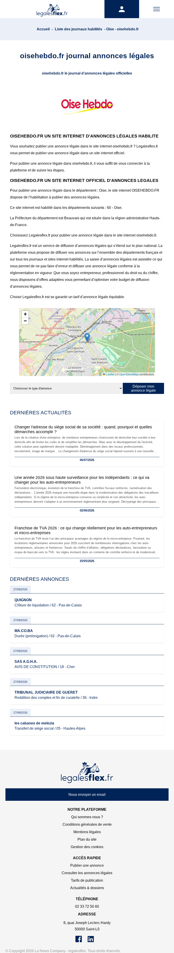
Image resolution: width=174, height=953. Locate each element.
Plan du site (87, 839)
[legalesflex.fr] (52, 9)
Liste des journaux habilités (78, 29)
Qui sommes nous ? (87, 817)
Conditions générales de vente (87, 824)
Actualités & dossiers (87, 888)
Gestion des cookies (87, 847)
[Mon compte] (121, 9)
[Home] (87, 772)
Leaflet (109, 374)
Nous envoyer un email (87, 794)
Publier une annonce (87, 865)
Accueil (43, 29)
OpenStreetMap (129, 374)
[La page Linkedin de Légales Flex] (93, 941)
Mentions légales (87, 832)
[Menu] (156, 9)
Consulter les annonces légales (87, 873)
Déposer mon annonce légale (143, 388)
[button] (87, 337)
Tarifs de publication (87, 880)
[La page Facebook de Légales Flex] (81, 941)
